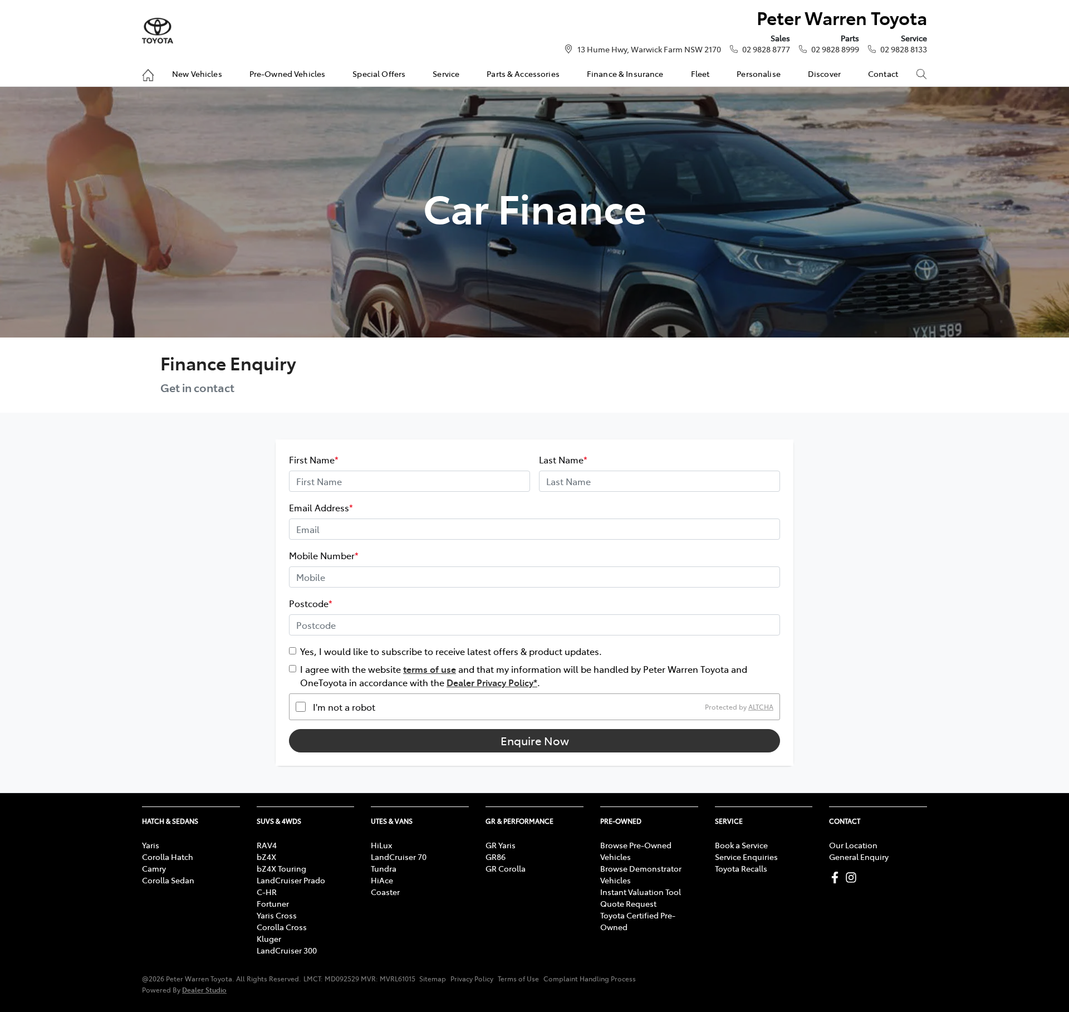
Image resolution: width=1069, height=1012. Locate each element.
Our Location (853, 844)
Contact (883, 73)
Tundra (383, 868)
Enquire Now (535, 740)
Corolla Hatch (167, 856)
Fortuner (273, 903)
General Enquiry (859, 856)
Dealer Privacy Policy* (492, 682)
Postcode (310, 603)
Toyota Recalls (741, 868)
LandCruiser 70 (398, 856)
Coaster (385, 891)
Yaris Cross (277, 915)
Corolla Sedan (168, 880)
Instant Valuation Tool (640, 891)
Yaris (150, 844)
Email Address (321, 507)
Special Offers (378, 73)
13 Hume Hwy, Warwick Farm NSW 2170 (649, 49)
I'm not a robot (344, 707)
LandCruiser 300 (287, 950)
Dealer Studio (204, 989)
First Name (314, 459)
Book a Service (741, 844)
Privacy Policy (471, 978)
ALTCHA (760, 706)
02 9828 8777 (766, 49)
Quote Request (628, 903)
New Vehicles (197, 73)
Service (446, 73)
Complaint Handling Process (589, 978)
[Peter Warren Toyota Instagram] (853, 877)
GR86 (496, 856)
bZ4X (266, 856)
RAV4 (267, 844)
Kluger (269, 938)
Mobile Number (324, 555)
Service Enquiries (746, 856)
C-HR (267, 891)
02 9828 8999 (835, 49)
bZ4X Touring (281, 868)
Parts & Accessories (523, 73)
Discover (824, 73)
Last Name (563, 459)
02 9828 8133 (903, 49)
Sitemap (432, 978)
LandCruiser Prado (291, 880)
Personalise (759, 73)
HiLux (381, 844)
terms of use (429, 669)
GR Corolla (506, 868)
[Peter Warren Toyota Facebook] (837, 877)
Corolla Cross (282, 926)
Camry (154, 868)
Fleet (700, 73)
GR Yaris (501, 844)
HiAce (382, 880)
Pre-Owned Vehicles (287, 73)
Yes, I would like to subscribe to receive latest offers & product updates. (451, 651)
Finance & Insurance (625, 73)
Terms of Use (518, 978)
